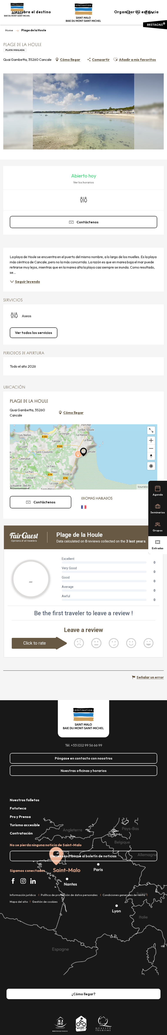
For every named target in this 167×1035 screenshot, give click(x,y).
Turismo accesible (25, 825)
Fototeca (18, 808)
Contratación (21, 833)
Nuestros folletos (24, 800)
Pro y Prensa (20, 816)
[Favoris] (138, 12)
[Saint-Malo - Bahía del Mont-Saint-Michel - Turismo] (83, 12)
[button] (129, 12)
